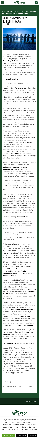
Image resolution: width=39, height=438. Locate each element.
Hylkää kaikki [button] (21, 435)
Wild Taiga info (16, 11)
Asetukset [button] (32, 435)
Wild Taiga (5, 11)
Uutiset (25, 11)
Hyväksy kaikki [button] (8, 435)
